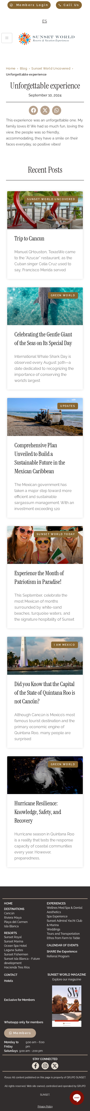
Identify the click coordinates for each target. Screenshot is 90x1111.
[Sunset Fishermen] (23, 954)
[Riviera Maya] (23, 917)
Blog (23, 68)
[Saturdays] (25, 1051)
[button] (33, 110)
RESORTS (10, 933)
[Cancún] (23, 913)
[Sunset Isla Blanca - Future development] (23, 961)
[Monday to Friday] (25, 1044)
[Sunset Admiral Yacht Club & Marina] (66, 923)
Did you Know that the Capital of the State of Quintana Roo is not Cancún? (44, 692)
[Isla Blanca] (23, 926)
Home (10, 68)
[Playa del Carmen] (23, 922)
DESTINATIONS (14, 909)
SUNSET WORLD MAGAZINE (67, 974)
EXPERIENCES (56, 903)
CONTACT (10, 975)
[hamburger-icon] (6, 38)
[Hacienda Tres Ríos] (23, 967)
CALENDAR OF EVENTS (62, 945)
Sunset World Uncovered (50, 68)
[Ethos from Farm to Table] (66, 938)
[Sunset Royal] (23, 937)
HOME (8, 903)
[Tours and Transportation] (66, 934)
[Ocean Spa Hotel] (23, 946)
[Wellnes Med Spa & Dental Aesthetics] (66, 910)
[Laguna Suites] (23, 950)
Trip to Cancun (29, 238)
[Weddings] (66, 929)
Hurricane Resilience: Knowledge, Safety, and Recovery (37, 812)
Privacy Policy (45, 1106)
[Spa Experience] (66, 916)
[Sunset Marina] (23, 941)
